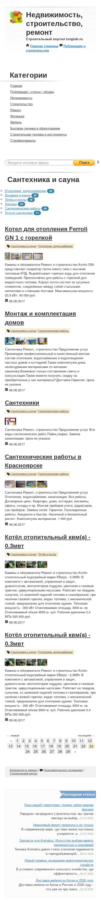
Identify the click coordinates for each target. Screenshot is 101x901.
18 (51, 746)
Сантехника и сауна (23, 246)
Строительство (21, 103)
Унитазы (11, 204)
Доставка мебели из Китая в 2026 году (64, 880)
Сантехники (22, 402)
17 (43, 746)
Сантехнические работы (22, 208)
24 (28, 751)
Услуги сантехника (19, 212)
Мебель (16, 122)
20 (67, 746)
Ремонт (15, 110)
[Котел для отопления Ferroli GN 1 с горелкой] (7, 255)
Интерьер (17, 116)
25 (36, 751)
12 (90, 740)
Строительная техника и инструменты (38, 134)
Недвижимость (21, 97)
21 (75, 746)
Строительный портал (23, 773)
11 (82, 740)
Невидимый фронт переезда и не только (63, 825)
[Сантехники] (10, 420)
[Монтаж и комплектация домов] (10, 340)
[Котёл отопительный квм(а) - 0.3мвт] (10, 563)
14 (19, 746)
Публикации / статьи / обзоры (32, 91)
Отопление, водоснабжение (25, 190)
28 (60, 751)
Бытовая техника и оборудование (35, 128)
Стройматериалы (23, 140)
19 (59, 746)
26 (44, 751)
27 (52, 751)
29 (68, 751)
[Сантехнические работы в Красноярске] (10, 483)
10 (74, 740)
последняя (86, 735)
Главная (16, 85)
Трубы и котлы (15, 199)
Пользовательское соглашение (63, 770)
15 (27, 746)
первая (13, 735)
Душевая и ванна (17, 195)
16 (35, 746)
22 (83, 746)
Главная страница (44, 46)
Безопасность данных (23, 770)
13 (11, 746)
